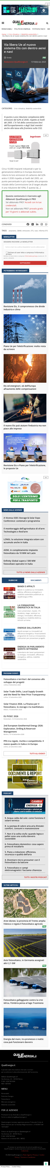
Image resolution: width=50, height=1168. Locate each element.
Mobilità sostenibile (29, 34)
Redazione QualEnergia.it (16, 62)
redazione (24, 1151)
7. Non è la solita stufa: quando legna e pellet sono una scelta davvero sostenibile (24, 836)
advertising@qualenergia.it (17, 1117)
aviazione (12, 231)
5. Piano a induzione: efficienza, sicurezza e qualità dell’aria (20, 853)
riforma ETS (43, 231)
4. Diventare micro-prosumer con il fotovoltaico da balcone (22, 861)
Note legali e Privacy (30, 1155)
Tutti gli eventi (37, 753)
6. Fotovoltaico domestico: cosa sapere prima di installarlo (24, 845)
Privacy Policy (5, 1166)
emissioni (26, 231)
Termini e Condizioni (28, 1157)
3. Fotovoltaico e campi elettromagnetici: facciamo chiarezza (23, 869)
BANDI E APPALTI (26, 586)
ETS (32, 231)
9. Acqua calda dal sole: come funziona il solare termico (25, 819)
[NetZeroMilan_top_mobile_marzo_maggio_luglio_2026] (25, 10)
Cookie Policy (16, 1166)
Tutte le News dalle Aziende (31, 572)
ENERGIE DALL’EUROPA (29, 628)
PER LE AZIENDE (9, 1110)
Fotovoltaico (38, 29)
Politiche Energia (22, 29)
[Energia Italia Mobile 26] (25, 490)
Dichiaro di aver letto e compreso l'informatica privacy (25, 253)
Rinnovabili (7, 29)
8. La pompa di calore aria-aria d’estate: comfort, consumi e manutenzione (24, 827)
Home (4, 34)
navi (36, 231)
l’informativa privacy (31, 256)
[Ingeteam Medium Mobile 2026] (25, 148)
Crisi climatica (13, 34)
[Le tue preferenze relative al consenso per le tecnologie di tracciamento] (46, 1164)
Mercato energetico (8, 1102)
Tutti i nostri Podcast (35, 877)
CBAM (19, 231)
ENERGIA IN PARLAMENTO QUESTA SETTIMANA (31, 648)
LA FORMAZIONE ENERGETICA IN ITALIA (29, 606)
